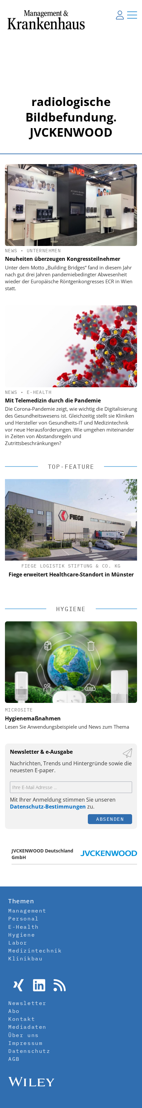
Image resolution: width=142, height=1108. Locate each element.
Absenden (110, 819)
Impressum (25, 1043)
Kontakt (21, 1019)
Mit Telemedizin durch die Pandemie (53, 400)
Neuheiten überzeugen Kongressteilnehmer (62, 258)
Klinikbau (25, 958)
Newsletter (27, 1003)
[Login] (120, 15)
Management (27, 910)
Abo (14, 1011)
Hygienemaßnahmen (33, 718)
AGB (14, 1059)
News (11, 251)
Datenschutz (29, 1051)
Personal (23, 918)
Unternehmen (44, 251)
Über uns (23, 1035)
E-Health (39, 392)
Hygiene (21, 934)
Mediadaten (27, 1026)
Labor (17, 942)
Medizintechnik (35, 950)
